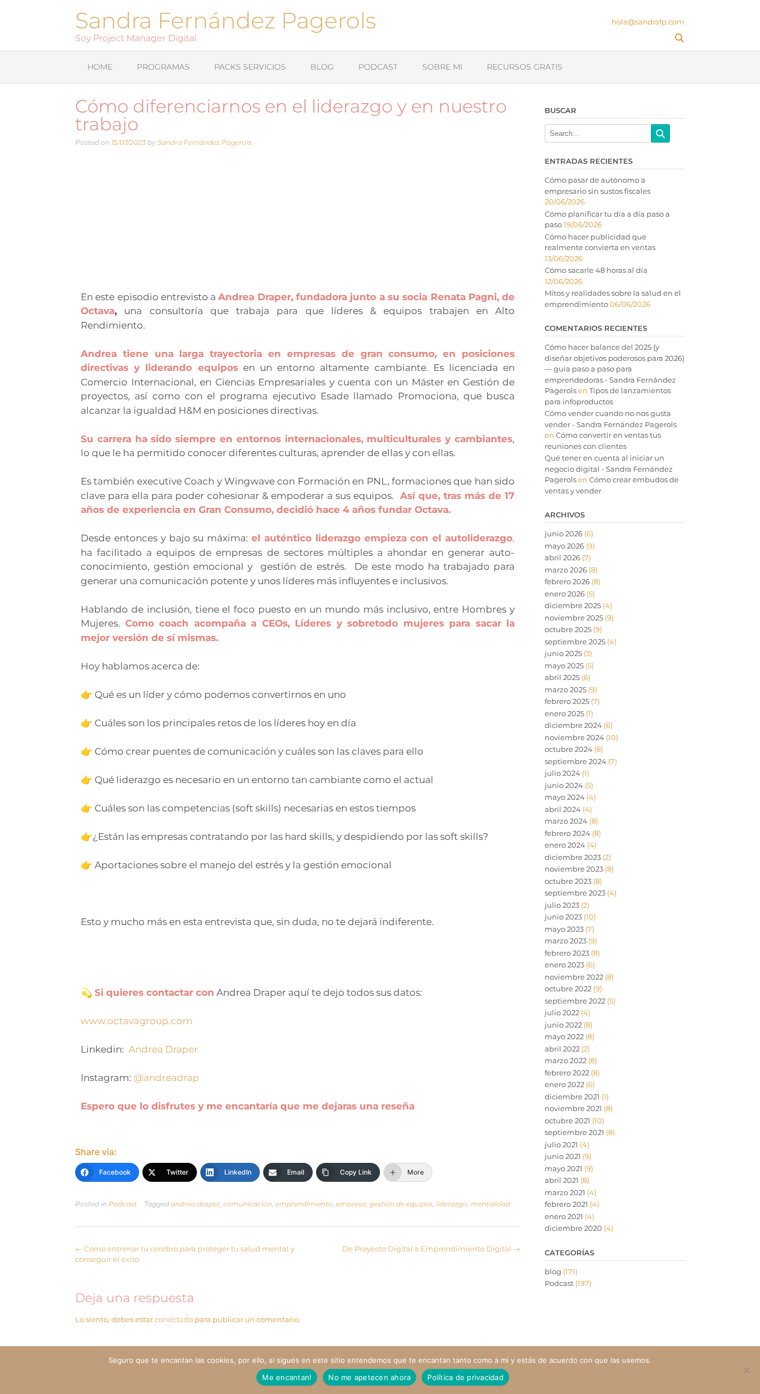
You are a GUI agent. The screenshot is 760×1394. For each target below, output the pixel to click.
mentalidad (490, 1204)
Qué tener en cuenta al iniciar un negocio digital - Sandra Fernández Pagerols (609, 468)
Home (99, 67)
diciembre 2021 (572, 1096)
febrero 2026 (567, 581)
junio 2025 (563, 653)
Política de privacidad (465, 1377)
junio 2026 (564, 533)
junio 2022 (563, 1024)
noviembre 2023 (574, 868)
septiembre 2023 (575, 892)
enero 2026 (565, 593)
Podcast (378, 67)
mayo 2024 (565, 797)
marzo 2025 (565, 689)
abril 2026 (562, 557)
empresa (351, 1204)
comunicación (247, 1204)
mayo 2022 (564, 1036)
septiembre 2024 (575, 761)
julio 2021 (561, 1144)
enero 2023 (564, 964)
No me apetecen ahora (369, 1377)
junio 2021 (563, 1156)
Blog (322, 67)
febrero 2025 (567, 701)
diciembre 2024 (573, 725)
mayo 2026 (564, 545)
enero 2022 (564, 1084)
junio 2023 (563, 916)
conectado (174, 1319)
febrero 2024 (567, 833)
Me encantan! (287, 1377)
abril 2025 (562, 677)
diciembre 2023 (573, 857)
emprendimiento (304, 1204)
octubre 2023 (568, 881)
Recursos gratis (524, 67)
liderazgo (451, 1204)
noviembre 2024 (574, 737)
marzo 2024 (566, 820)
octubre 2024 (569, 749)
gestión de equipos (401, 1204)
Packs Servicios (250, 67)
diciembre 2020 (573, 1228)
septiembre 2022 (575, 1000)
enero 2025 (564, 713)
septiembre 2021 (574, 1132)
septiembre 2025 (575, 641)
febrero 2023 (567, 952)
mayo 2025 (564, 665)
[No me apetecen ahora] (746, 1370)
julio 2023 (562, 905)
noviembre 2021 (573, 1108)
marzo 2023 (565, 940)
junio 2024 (564, 785)
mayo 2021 (564, 1168)
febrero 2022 (567, 1072)
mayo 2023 (564, 929)
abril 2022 (562, 1048)
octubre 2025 (568, 629)
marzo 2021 (565, 1192)
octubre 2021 (567, 1120)
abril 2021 (562, 1180)
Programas (163, 67)
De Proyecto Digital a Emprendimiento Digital (431, 1248)
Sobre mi (442, 67)
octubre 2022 (568, 988)
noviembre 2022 (574, 976)
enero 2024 (565, 844)
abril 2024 (563, 809)
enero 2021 (564, 1216)
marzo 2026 (566, 569)
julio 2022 (562, 1012)
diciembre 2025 (573, 605)
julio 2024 (562, 773)
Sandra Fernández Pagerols (225, 19)
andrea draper (195, 1204)
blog (553, 1271)
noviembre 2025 (574, 617)
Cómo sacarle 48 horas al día (596, 270)
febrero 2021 (566, 1204)
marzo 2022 (565, 1060)
